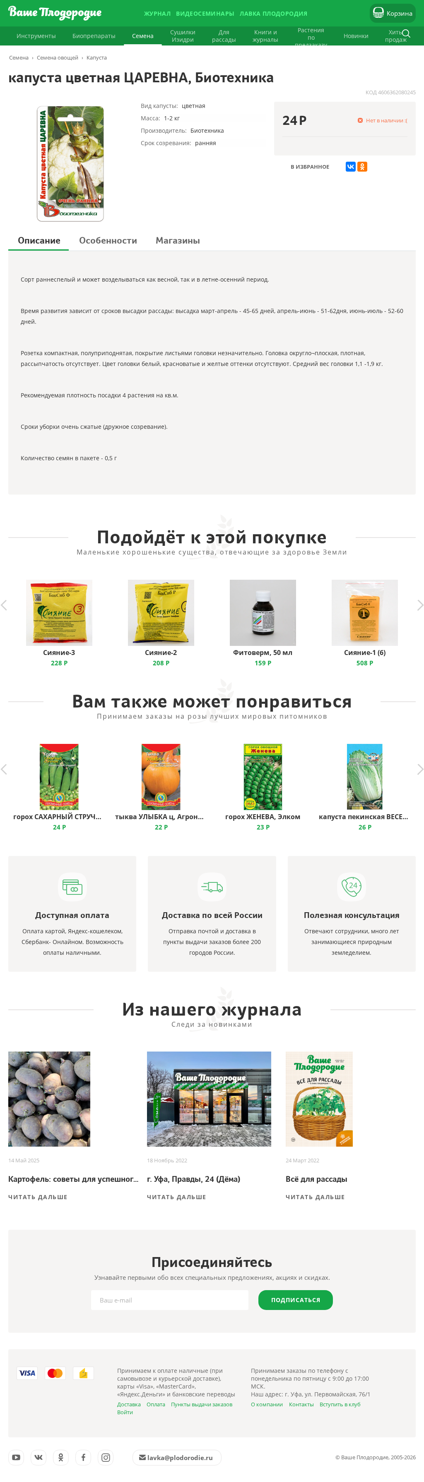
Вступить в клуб (340, 1404)
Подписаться (295, 1300)
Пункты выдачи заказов (201, 1404)
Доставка (129, 1404)
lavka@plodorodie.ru (180, 1457)
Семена (143, 36)
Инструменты (36, 36)
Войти (125, 1412)
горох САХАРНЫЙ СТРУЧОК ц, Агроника (59, 816)
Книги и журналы (265, 35)
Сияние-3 (59, 652)
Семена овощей (57, 57)
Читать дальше (38, 1197)
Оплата (156, 1404)
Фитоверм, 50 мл (262, 652)
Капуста (97, 57)
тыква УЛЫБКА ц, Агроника (161, 816)
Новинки (356, 36)
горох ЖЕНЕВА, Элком (263, 816)
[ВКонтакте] (351, 167)
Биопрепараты (94, 36)
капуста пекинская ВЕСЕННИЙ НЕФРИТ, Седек (364, 816)
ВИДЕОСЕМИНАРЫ (205, 13)
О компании (267, 1404)
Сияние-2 (161, 652)
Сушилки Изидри (182, 35)
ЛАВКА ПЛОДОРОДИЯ (273, 13)
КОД (371, 92)
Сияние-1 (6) (364, 652)
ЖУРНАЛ (157, 13)
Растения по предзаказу (311, 37)
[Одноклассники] (362, 167)
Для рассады (224, 35)
